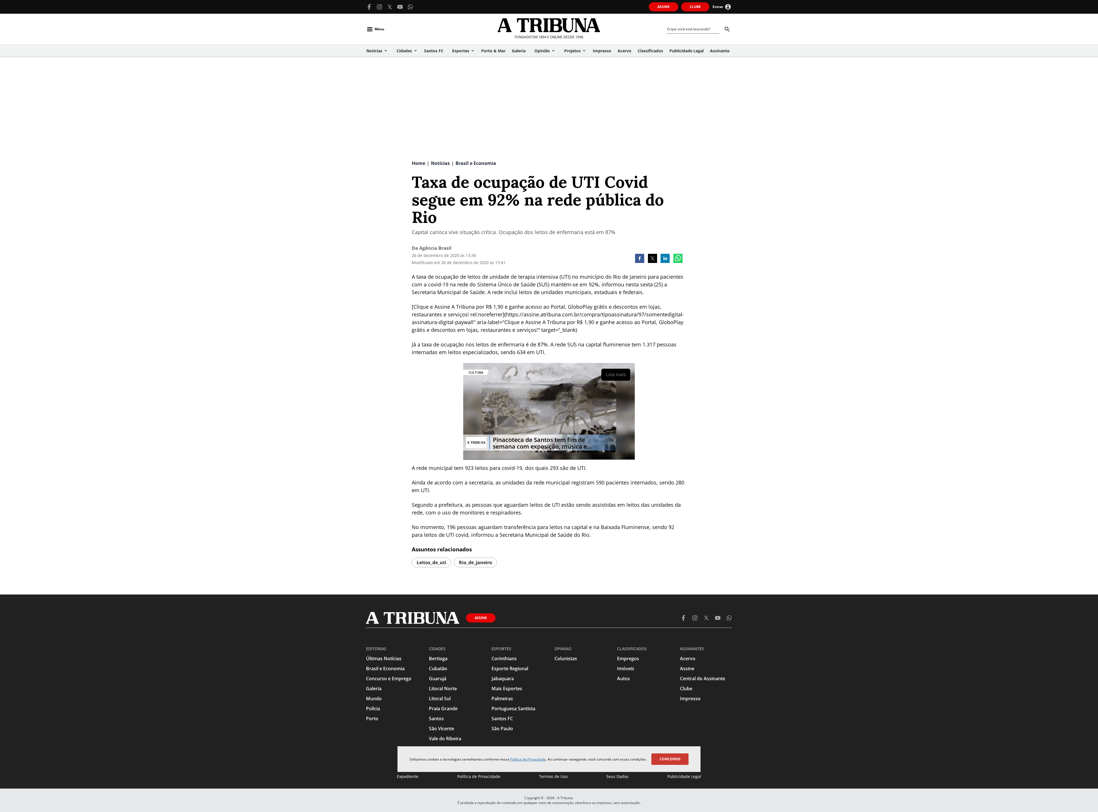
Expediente (407, 776)
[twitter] (652, 259)
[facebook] (639, 259)
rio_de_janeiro (475, 562)
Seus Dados (617, 776)
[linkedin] (665, 259)
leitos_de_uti (431, 562)
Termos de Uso (553, 776)
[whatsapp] (678, 259)
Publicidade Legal (684, 776)
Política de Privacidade (528, 759)
